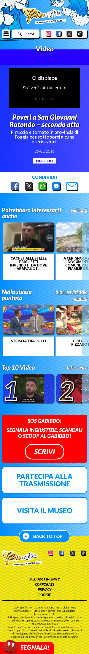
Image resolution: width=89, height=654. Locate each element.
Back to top (48, 536)
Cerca (29, 34)
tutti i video (77, 367)
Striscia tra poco (28, 341)
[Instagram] (48, 34)
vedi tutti (79, 210)
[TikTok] (80, 34)
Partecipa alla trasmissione (44, 480)
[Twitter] (69, 34)
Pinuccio (44, 161)
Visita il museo (44, 510)
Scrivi (44, 451)
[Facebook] (59, 34)
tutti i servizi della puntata (71, 295)
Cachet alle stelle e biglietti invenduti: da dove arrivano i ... (28, 263)
